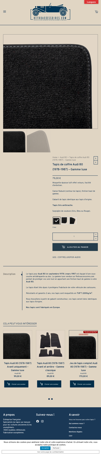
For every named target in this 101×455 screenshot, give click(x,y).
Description (9, 274)
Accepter (45, 448)
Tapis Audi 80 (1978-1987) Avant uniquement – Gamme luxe (18, 367)
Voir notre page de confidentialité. (50, 452)
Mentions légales (75, 432)
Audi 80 (63, 157)
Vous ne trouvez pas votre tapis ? (82, 420)
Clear (54, 227)
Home (54, 157)
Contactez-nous (75, 428)
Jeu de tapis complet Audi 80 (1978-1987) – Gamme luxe (84, 367)
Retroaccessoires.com (85, 276)
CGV (70, 436)
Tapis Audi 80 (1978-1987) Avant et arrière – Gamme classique (51, 367)
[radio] (56, 220)
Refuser (56, 448)
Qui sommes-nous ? (76, 424)
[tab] (12, 274)
